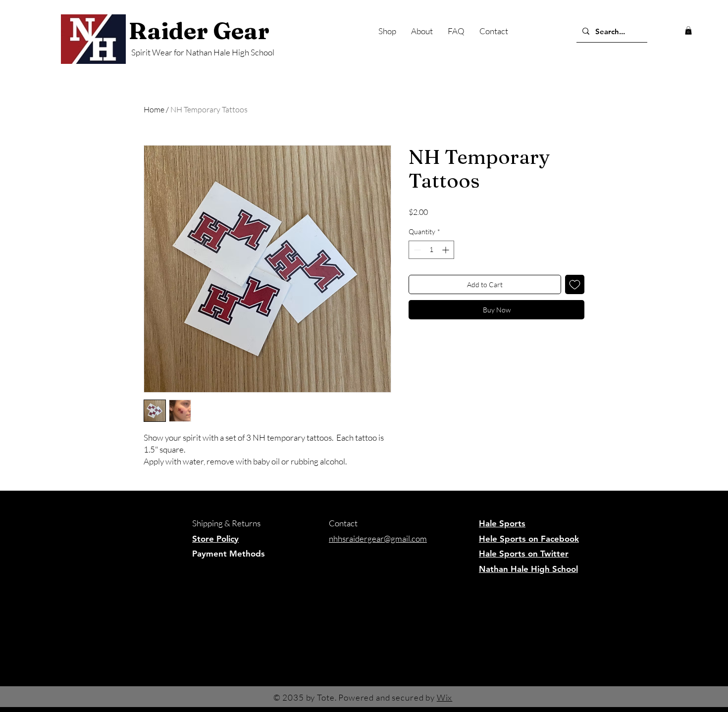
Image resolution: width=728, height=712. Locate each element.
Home (154, 109)
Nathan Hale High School (528, 569)
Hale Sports (502, 523)
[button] (688, 30)
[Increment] (446, 249)
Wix (445, 697)
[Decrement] (416, 249)
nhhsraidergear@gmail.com (378, 538)
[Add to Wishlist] (574, 284)
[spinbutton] (431, 249)
